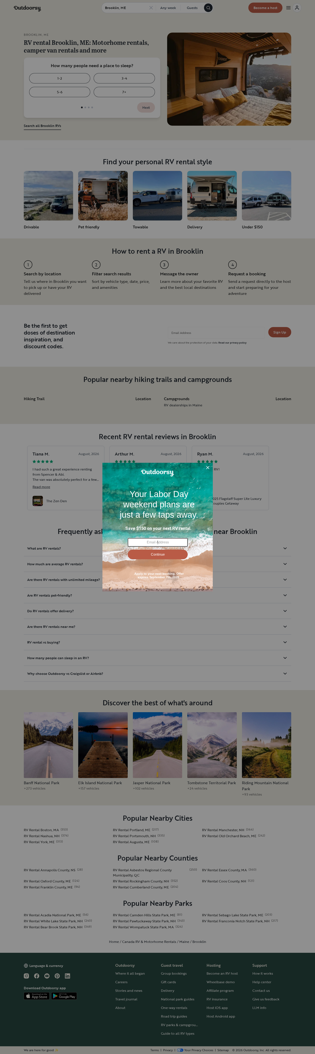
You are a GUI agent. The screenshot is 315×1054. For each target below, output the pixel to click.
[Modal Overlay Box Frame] (157, 527)
